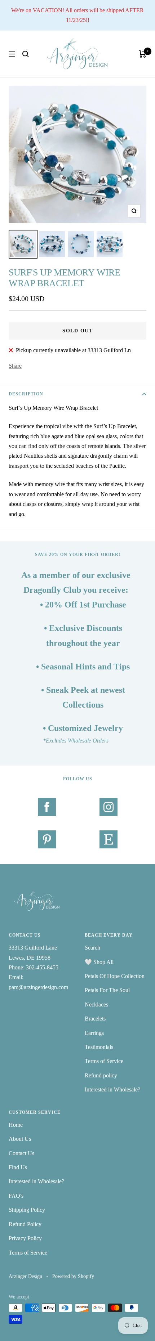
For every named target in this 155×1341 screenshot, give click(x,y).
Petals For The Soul (107, 990)
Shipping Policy (27, 1210)
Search (92, 948)
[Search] (25, 54)
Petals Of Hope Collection (115, 976)
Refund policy (101, 1075)
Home (16, 1125)
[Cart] (142, 54)
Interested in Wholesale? (112, 1089)
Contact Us (21, 1153)
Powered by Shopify (73, 1276)
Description (26, 393)
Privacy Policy (25, 1238)
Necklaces (96, 1004)
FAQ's (16, 1196)
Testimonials (99, 1047)
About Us (20, 1139)
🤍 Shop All (99, 962)
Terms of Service (104, 1061)
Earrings (94, 1033)
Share (15, 366)
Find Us (18, 1167)
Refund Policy (25, 1224)
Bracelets (95, 1018)
